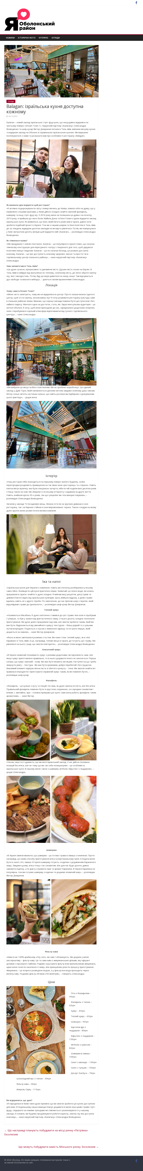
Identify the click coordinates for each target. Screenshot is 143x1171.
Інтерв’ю (43, 37)
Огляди (56, 37)
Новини (10, 37)
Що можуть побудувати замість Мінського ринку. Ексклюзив (58, 1146)
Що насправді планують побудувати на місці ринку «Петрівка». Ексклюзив (46, 1132)
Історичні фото (26, 37)
